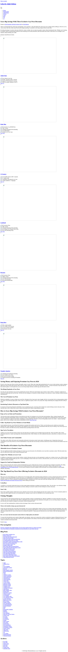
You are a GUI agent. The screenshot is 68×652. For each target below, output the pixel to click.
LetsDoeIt (3, 222)
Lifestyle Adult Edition (8, 4)
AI (3, 18)
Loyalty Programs (7, 598)
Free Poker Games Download (9, 551)
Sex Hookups (6, 619)
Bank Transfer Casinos (8, 570)
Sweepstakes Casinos (7, 627)
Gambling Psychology (8, 587)
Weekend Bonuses (7, 634)
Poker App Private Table (8, 538)
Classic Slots (5, 580)
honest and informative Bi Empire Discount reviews (11, 480)
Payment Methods (7, 605)
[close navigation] (1, 8)
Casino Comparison (7, 576)
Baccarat (5, 568)
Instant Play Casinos (7, 592)
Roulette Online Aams (7, 545)
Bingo (4, 572)
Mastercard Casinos (7, 599)
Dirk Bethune (26, 24)
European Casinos (7, 585)
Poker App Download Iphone (9, 552)
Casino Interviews (7, 577)
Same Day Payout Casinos (8, 614)
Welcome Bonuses (7, 635)
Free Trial (3, 133)
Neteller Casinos (6, 602)
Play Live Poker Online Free (9, 544)
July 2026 (5, 641)
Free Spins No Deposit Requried (10, 536)
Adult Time (4, 75)
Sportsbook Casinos (7, 626)
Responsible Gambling (8, 609)
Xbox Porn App (33, 420)
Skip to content (4, 1)
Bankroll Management (8, 571)
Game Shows (6, 589)
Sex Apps (5, 616)
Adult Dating (6, 12)
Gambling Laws (6, 586)
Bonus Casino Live (7, 535)
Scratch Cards (6, 615)
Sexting (4, 14)
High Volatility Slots (7, 590)
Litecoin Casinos (6, 593)
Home (4, 10)
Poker (4, 607)
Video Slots (5, 629)
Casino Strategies (6, 579)
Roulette (5, 610)
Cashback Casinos (7, 574)
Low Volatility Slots (7, 596)
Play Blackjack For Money (8, 550)
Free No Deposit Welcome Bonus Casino (12, 547)
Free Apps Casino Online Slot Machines (11, 539)
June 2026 (5, 642)
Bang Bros (3, 322)
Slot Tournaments (7, 625)
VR (4, 17)
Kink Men (3, 124)
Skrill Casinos (6, 621)
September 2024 (6, 648)
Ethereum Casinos (7, 584)
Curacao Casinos (6, 583)
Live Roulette (6, 595)
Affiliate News (6, 564)
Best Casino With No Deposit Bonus (11, 546)
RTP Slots (5, 611)
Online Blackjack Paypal (8, 557)
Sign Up (2, 83)
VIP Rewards (6, 631)
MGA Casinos (6, 601)
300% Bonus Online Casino (9, 548)
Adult (4, 562)
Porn (4, 16)
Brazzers (3, 272)
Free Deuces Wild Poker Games (10, 554)
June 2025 (5, 645)
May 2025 (5, 646)
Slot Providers (6, 623)
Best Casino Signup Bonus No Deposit (11, 556)
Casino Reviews (6, 578)
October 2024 (6, 647)
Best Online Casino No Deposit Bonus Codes (12, 541)
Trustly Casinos (6, 628)
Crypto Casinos (6, 582)
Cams (4, 15)
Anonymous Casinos (7, 567)
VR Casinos (5, 633)
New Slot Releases (7, 603)
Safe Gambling (6, 613)
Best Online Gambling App (9, 534)
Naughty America (5, 371)
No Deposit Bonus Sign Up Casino (10, 540)
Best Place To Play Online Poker (10, 542)
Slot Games (5, 622)
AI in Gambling (6, 566)
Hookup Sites (6, 11)
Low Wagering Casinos (8, 597)
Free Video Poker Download (9, 553)
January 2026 (6, 643)
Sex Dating (5, 617)
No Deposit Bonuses (7, 604)
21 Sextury (3, 174)
